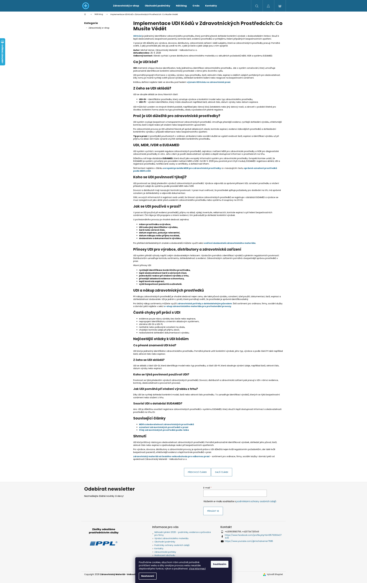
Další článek (221, 472)
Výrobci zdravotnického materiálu (171, 538)
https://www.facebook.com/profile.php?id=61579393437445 (253, 536)
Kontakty (158, 548)
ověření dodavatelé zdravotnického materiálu (230, 243)
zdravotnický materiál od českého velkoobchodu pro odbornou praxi (171, 456)
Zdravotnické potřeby (165, 552)
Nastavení (147, 576)
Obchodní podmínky (164, 541)
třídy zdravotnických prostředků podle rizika (164, 430)
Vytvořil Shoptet (275, 574)
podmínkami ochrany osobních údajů (256, 501)
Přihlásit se (213, 511)
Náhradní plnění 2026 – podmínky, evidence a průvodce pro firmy (182, 533)
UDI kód (137, 35)
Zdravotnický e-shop (99, 27)
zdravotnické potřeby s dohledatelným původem (204, 303)
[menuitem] (126, 6)
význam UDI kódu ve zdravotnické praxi (208, 82)
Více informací (197, 568)
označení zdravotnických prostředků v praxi (163, 427)
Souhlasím (219, 564)
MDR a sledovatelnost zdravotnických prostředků (166, 424)
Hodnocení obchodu (164, 555)
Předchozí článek (197, 472)
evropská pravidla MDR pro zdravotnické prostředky (192, 168)
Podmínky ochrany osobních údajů (171, 545)
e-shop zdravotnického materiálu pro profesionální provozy (197, 306)
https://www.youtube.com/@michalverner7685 (249, 541)
